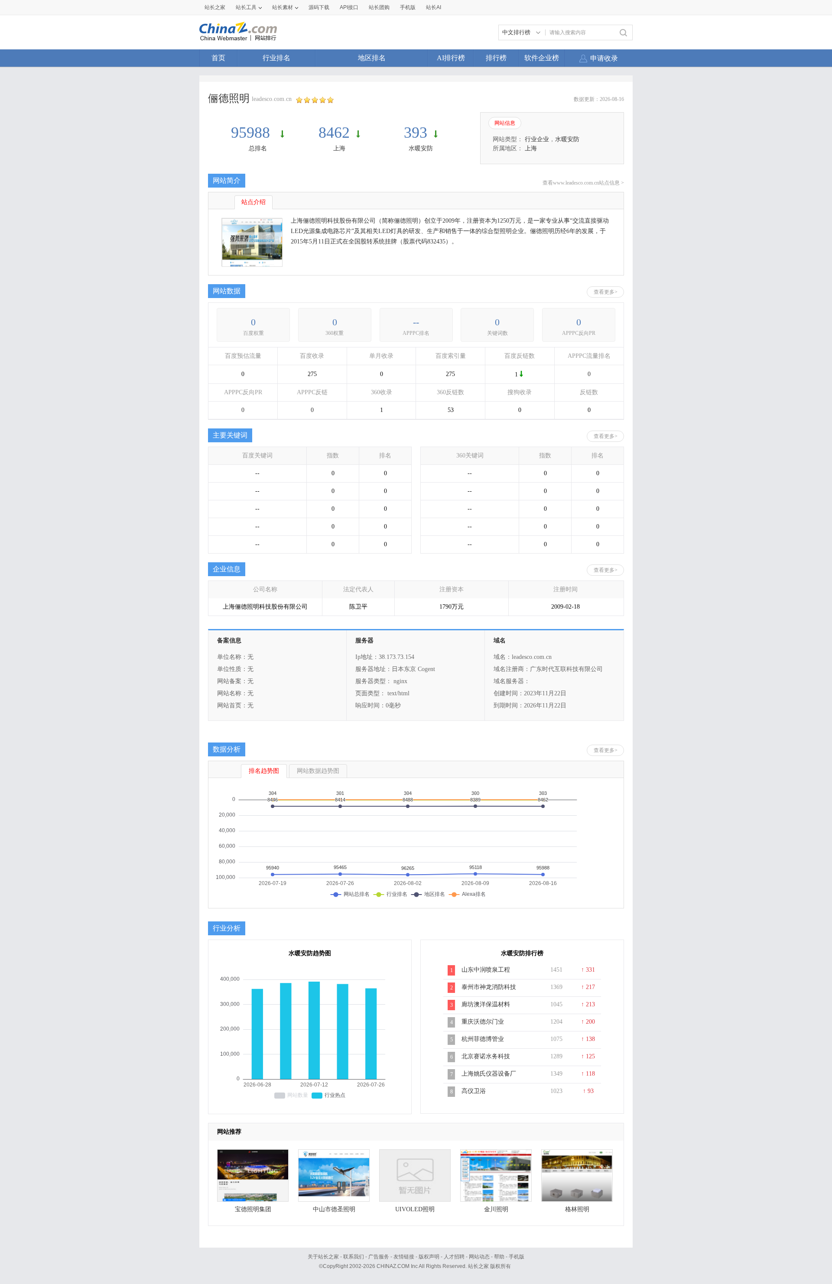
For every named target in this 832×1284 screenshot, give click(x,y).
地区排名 (372, 58)
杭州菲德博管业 (483, 1039)
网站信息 (504, 123)
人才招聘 (454, 1257)
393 (415, 132)
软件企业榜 (541, 58)
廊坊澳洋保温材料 (486, 1004)
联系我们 (353, 1257)
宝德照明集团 (253, 1209)
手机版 (516, 1257)
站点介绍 (253, 202)
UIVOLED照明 (415, 1209)
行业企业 (537, 139)
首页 (218, 58)
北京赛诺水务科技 (486, 1056)
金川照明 (496, 1209)
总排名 (258, 148)
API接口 (349, 7)
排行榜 (496, 58)
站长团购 (379, 7)
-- (416, 322)
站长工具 (246, 7)
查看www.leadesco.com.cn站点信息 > (583, 183)
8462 (334, 132)
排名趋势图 (264, 771)
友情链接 (403, 1257)
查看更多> (606, 292)
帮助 (499, 1257)
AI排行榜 (451, 58)
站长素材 (282, 7)
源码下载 (319, 7)
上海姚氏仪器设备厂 (489, 1073)
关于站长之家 (323, 1257)
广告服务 (378, 1257)
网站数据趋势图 (318, 771)
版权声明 (429, 1257)
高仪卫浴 (474, 1091)
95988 (252, 132)
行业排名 (276, 58)
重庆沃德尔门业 (483, 1021)
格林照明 (577, 1209)
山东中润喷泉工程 (486, 969)
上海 (339, 148)
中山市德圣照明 (334, 1209)
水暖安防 (421, 148)
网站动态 (479, 1257)
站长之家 (215, 7)
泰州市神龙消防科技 (489, 987)
